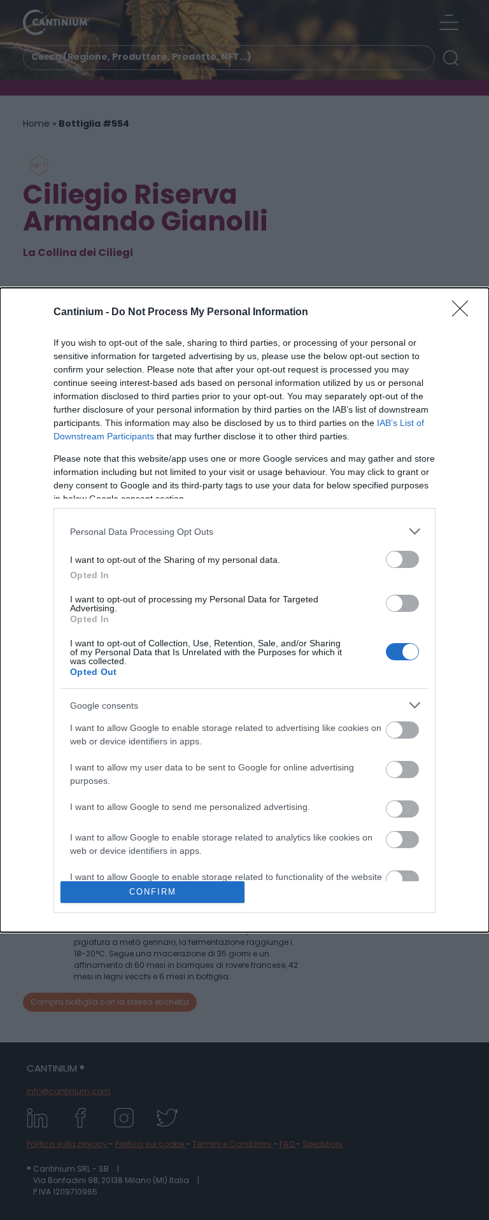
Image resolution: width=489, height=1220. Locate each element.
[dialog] (244, 610)
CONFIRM (152, 892)
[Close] (464, 313)
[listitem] (244, 531)
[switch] (402, 559)
